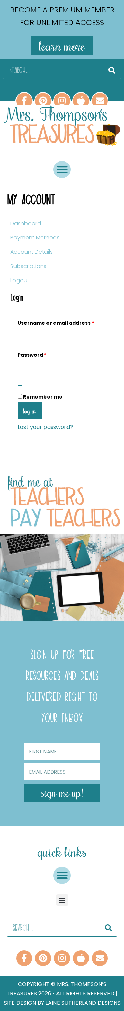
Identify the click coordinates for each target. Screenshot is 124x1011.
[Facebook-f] (24, 100)
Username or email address (62, 322)
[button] (62, 169)
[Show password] (20, 385)
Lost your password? (45, 427)
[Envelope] (99, 100)
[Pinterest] (43, 100)
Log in (29, 410)
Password (44, 354)
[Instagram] (62, 100)
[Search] (112, 70)
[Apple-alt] (81, 100)
